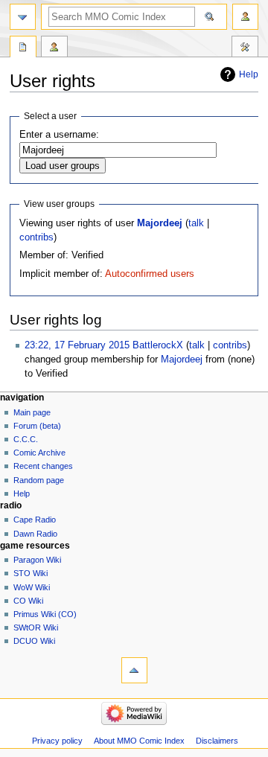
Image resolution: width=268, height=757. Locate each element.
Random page (38, 480)
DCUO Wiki (34, 640)
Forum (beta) (37, 425)
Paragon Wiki (37, 559)
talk (196, 223)
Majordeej (159, 223)
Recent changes (43, 465)
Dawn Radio (35, 533)
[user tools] (245, 17)
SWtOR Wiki (35, 627)
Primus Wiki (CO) (45, 614)
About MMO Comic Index (139, 740)
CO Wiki (28, 600)
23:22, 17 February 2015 (77, 345)
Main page (32, 412)
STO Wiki (30, 573)
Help (248, 74)
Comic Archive (39, 452)
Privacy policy (57, 740)
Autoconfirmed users (149, 274)
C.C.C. (25, 439)
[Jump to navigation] (23, 17)
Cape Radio (34, 519)
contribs (36, 237)
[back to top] (134, 670)
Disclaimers (217, 740)
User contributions (54, 48)
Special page (23, 48)
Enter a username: (59, 135)
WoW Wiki (31, 587)
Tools (245, 48)
